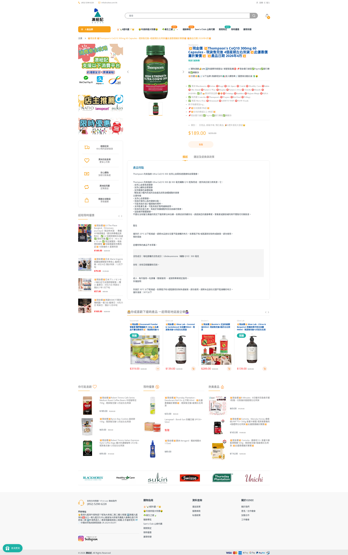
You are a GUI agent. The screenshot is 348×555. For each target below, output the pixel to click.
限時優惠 (148, 387)
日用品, (202, 125)
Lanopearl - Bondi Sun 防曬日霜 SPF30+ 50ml (183, 420)
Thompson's (193, 45)
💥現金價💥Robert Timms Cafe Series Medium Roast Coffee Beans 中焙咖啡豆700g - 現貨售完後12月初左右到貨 (118, 400)
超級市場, (210, 125)
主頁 (80, 38)
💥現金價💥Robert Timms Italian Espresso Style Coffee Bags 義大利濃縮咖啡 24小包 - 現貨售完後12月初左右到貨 (119, 443)
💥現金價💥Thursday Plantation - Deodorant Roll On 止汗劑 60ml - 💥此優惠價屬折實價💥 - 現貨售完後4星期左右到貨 (184, 401)
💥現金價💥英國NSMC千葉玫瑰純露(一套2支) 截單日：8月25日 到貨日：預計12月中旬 (108, 302)
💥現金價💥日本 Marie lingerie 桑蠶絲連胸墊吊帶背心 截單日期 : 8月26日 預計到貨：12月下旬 (108, 263)
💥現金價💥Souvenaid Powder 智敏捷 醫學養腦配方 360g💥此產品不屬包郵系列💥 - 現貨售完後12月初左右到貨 (144, 328)
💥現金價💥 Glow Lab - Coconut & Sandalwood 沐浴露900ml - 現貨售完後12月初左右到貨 (180, 327)
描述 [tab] (185, 157)
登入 (268, 2)
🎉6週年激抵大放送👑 (235, 125)
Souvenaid (134, 320)
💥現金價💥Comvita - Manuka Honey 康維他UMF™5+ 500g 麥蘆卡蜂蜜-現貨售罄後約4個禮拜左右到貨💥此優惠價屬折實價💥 (250, 421)
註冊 (261, 2)
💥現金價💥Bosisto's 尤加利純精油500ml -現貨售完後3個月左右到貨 (215, 327)
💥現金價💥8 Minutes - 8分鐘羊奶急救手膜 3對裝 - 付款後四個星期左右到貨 (250, 399)
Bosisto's (204, 320)
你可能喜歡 (85, 387)
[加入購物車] (193, 368)
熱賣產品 (214, 387)
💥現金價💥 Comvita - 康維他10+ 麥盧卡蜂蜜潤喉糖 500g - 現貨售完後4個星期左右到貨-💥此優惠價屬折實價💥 (250, 443)
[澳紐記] (97, 16)
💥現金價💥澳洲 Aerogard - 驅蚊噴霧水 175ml (183, 442)
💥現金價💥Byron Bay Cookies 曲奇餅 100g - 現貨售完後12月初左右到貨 (117, 420)
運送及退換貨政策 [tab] (204, 157)
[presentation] (119, 216)
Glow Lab (169, 320)
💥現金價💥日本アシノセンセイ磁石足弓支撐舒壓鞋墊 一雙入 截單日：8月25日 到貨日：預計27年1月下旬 (108, 283)
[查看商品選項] (157, 368)
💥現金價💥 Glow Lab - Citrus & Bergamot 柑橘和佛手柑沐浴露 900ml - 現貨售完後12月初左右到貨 (251, 328)
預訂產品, (219, 125)
